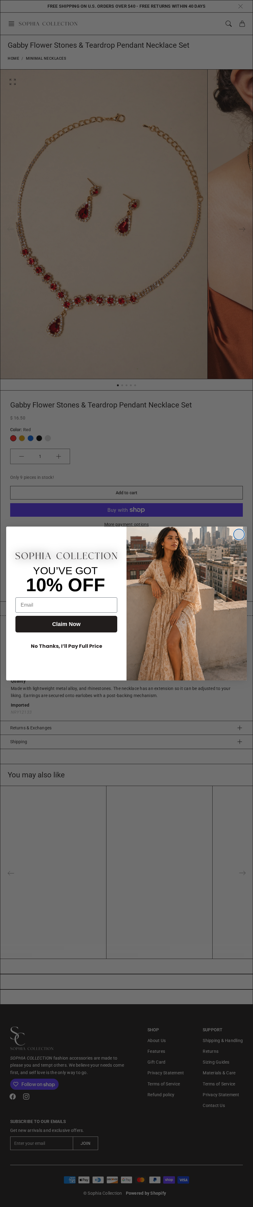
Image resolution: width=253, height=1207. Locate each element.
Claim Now (66, 624)
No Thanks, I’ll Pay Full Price (66, 646)
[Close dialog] (239, 534)
